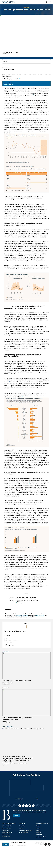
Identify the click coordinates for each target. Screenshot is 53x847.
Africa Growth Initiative (9, 645)
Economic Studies (6, 828)
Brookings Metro (6, 836)
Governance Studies (7, 826)
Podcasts (38, 832)
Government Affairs (41, 837)
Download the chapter (9, 69)
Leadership (22, 826)
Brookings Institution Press (25, 830)
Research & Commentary (42, 823)
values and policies (39, 615)
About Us (22, 823)
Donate (16, 815)
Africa (5, 642)
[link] (8, 635)
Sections (6, 844)
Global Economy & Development (14, 631)
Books (37, 830)
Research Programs (9, 823)
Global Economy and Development (11, 640)
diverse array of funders (22, 615)
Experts (38, 826)
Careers (21, 828)
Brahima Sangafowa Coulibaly (10, 52)
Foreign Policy (5, 830)
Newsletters (39, 834)
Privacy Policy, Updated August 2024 (18, 842)
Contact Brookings (23, 832)
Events (38, 828)
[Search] (47, 2)
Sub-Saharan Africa (11, 642)
